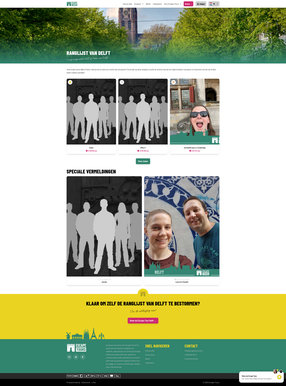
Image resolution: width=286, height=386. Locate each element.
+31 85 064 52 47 (191, 355)
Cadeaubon (157, 4)
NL (214, 4)
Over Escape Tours (171, 4)
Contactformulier (191, 359)
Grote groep (150, 355)
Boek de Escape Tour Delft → (143, 320)
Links (94, 382)
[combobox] (213, 4)
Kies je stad (127, 4)
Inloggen (202, 4)
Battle (148, 4)
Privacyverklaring (73, 382)
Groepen (137, 4)
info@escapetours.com (194, 351)
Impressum (85, 382)
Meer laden (143, 161)
